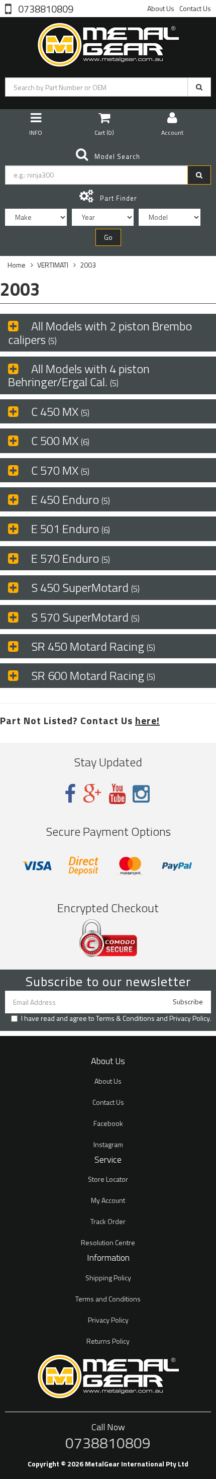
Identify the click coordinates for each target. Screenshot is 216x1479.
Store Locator (108, 1179)
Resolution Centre (108, 1242)
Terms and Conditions (108, 1298)
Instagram (108, 1144)
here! (147, 720)
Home (17, 264)
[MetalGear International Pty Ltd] (108, 42)
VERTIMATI (52, 264)
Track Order (108, 1221)
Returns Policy (108, 1341)
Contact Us (195, 8)
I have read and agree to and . (116, 1018)
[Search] (199, 87)
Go (108, 237)
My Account (108, 1200)
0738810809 (44, 8)
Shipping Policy (108, 1277)
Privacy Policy (189, 1018)
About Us (160, 8)
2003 (88, 264)
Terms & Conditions (125, 1018)
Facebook (108, 1123)
